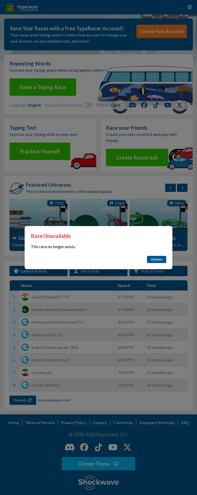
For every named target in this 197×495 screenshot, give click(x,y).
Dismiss (156, 259)
